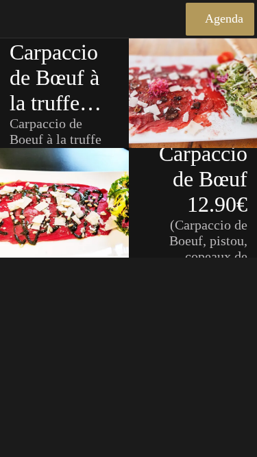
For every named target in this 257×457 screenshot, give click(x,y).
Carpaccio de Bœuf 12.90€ (203, 179)
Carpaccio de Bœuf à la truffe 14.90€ (54, 78)
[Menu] (19, 19)
